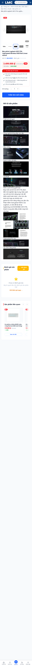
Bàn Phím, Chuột (6, 9)
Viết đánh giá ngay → (16, 290)
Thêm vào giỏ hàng (16, 95)
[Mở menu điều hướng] (2, 2)
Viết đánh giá (24, 268)
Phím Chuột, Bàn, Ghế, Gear (19, 6)
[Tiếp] (27, 304)
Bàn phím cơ (16, 9)
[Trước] (23, 304)
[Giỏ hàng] (30, 2)
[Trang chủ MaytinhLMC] (9, 2)
